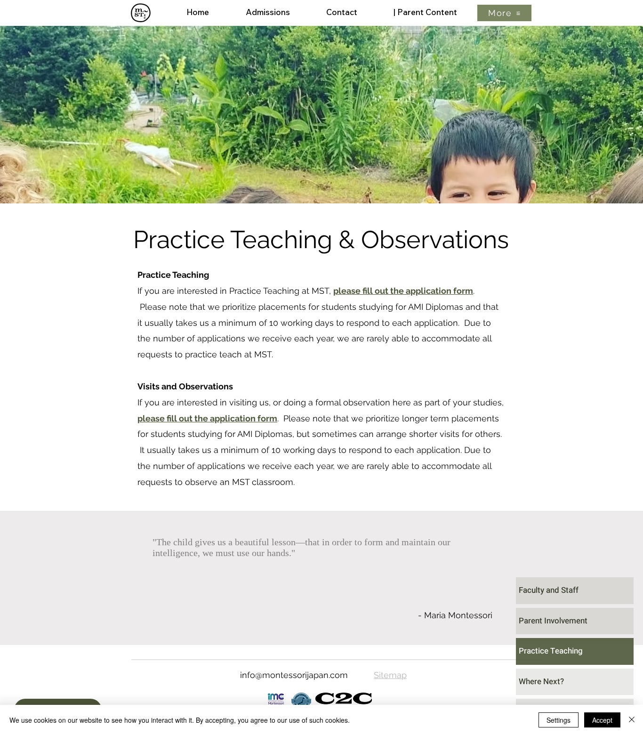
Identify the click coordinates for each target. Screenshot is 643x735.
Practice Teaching (551, 651)
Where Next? (541, 681)
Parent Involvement (553, 621)
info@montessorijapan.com (294, 675)
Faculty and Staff (549, 590)
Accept (602, 720)
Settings (559, 720)
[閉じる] (631, 719)
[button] (504, 13)
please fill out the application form (403, 291)
